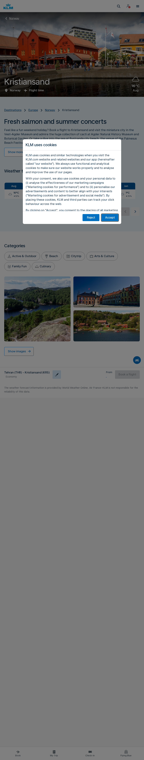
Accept (110, 217)
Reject (91, 217)
